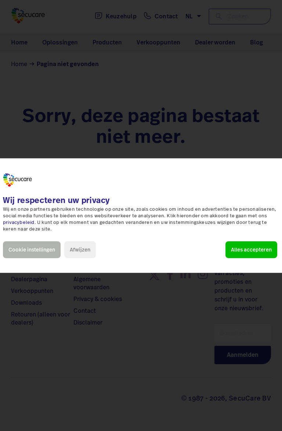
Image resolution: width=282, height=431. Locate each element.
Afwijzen (80, 249)
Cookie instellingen (31, 249)
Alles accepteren (251, 249)
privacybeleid (19, 222)
